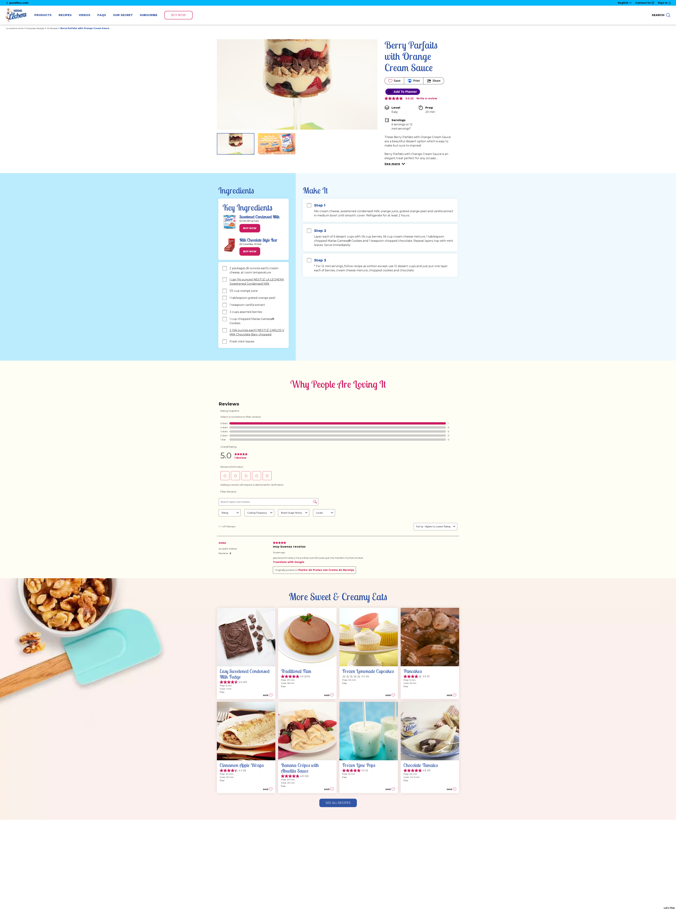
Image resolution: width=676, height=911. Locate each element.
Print (416, 80)
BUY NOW (178, 15)
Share (436, 80)
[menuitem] (43, 15)
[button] (394, 164)
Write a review (426, 98)
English (623, 3)
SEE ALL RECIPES (338, 802)
